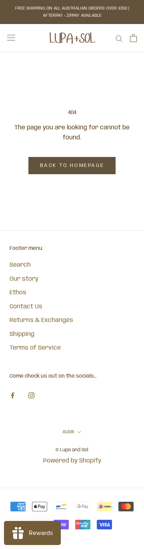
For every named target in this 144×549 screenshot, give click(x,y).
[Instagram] (31, 396)
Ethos (18, 293)
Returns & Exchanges (41, 320)
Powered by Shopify (72, 461)
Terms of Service (35, 348)
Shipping (22, 334)
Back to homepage (72, 165)
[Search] (119, 38)
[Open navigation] (11, 38)
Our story (24, 279)
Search (20, 265)
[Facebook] (13, 396)
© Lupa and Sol (72, 449)
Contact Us (26, 307)
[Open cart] (133, 38)
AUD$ (68, 431)
